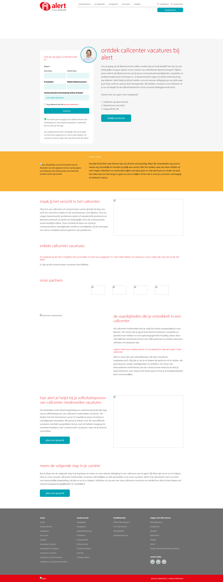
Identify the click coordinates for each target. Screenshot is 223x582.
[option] (111, 169)
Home (42, 522)
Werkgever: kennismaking (51, 557)
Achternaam (72, 71)
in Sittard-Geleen (84, 548)
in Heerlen (81, 535)
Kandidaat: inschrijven (49, 548)
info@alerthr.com (120, 535)
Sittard (153, 539)
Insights (137, 4)
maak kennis (170, 10)
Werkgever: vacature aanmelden (53, 561)
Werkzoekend (46, 526)
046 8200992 (118, 531)
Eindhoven (155, 526)
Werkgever (44, 531)
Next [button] (187, 169)
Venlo (152, 544)
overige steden (83, 557)
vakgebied (81, 522)
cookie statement (175, 578)
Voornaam (48, 71)
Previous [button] (35, 169)
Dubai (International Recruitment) (164, 548)
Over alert (44, 535)
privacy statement (71, 104)
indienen (67, 111)
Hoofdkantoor (156, 522)
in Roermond (82, 544)
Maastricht (154, 535)
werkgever (81, 526)
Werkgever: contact (48, 553)
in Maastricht (82, 539)
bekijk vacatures (116, 118)
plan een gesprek (55, 440)
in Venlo (80, 553)
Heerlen (153, 531)
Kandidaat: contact (48, 544)
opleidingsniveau (84, 531)
